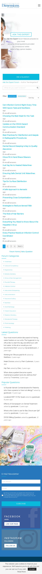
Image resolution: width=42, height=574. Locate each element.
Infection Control (10, 286)
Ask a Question (22, 77)
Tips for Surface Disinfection (15, 181)
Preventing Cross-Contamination (17, 198)
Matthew (7, 357)
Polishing (8, 327)
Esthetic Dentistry (10, 274)
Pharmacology (9, 323)
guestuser (7, 393)
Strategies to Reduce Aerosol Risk (17, 206)
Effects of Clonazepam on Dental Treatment (20, 404)
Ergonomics (8, 270)
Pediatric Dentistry (10, 315)
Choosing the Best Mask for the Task (18, 116)
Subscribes (22, 96)
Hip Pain (7, 368)
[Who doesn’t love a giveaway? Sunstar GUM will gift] (21, 447)
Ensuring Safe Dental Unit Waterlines (19, 173)
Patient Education (10, 311)
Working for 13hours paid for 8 (15, 355)
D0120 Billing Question (12, 417)
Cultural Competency (11, 266)
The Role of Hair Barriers (13, 214)
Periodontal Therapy (11, 319)
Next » (20, 246)
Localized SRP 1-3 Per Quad (14, 397)
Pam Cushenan (27, 361)
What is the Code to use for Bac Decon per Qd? (22, 411)
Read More (21, 571)
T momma (15, 378)
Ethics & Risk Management (13, 278)
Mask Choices (9, 361)
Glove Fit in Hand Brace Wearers (17, 157)
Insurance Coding (10, 298)
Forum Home (14, 252)
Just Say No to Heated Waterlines (17, 165)
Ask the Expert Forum (11, 82)
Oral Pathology (9, 307)
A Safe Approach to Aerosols (15, 189)
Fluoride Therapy (10, 282)
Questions (12, 96)
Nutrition (7, 302)
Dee (19, 368)
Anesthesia (8, 261)
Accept (32, 569)
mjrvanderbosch (31, 348)
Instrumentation (10, 294)
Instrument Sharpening (12, 290)
